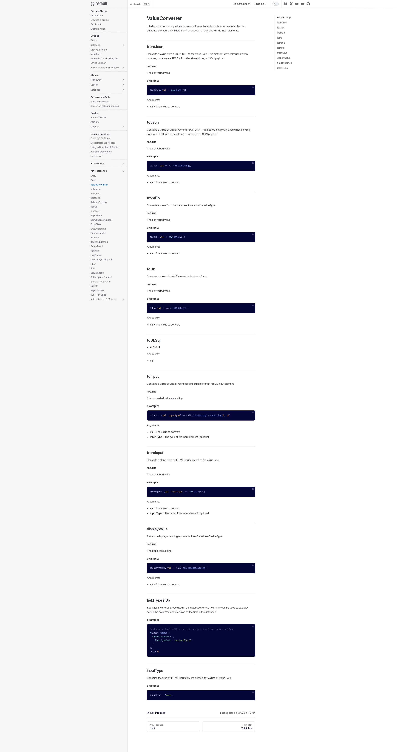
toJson (280, 27)
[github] (308, 4)
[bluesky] (285, 4)
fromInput (282, 52)
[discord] (302, 4)
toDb (279, 37)
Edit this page (157, 712)
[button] (108, 11)
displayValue (283, 57)
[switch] (275, 4)
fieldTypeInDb (284, 63)
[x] (291, 4)
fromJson (282, 22)
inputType (282, 68)
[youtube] (297, 4)
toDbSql (281, 42)
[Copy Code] (250, 90)
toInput (280, 47)
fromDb (281, 32)
